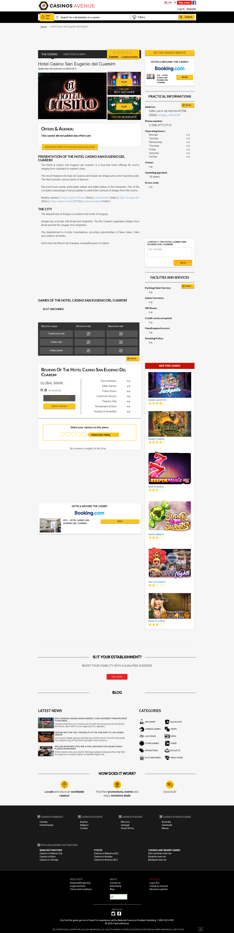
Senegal (125, 825)
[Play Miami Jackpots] (169, 385)
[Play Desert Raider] (169, 424)
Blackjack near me (157, 859)
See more (117, 676)
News (173, 736)
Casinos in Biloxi (48, 856)
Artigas (162, 115)
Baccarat (150, 722)
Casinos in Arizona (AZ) (106, 859)
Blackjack (176, 722)
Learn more (178, 929)
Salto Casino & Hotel (61, 201)
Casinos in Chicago (49, 859)
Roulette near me (157, 856)
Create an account (159, 886)
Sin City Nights (156, 582)
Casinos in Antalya (103, 856)
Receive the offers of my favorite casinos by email (70, 147)
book (120, 521)
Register (191, 9)
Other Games (152, 743)
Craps (173, 729)
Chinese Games (153, 729)
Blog (112, 889)
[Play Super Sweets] (169, 515)
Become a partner (159, 889)
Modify (133, 358)
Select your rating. (101, 435)
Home (43, 26)
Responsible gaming (80, 883)
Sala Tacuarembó (129, 197)
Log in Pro (155, 883)
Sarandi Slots (102, 197)
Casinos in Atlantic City (51, 853)
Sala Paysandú (92, 201)
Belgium (84, 825)
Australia (166, 822)
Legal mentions (77, 886)
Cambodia (167, 825)
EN (169, 2)
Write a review (59, 406)
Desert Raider (156, 439)
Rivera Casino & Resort (72, 197)
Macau (165, 828)
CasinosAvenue (121, 923)
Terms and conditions (81, 889)
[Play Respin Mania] (169, 467)
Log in (180, 9)
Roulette (175, 750)
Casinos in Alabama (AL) (106, 853)
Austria (84, 822)
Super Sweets (156, 534)
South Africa (127, 828)
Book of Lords (156, 621)
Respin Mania (155, 487)
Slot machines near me (159, 853)
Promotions (151, 750)
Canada (43, 822)
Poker (173, 743)
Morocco (125, 822)
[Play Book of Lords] (169, 606)
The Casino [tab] (49, 54)
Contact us (115, 883)
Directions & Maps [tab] (74, 54)
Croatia (84, 828)
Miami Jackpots (157, 400)
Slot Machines (153, 757)
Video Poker (176, 757)
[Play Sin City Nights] (169, 562)
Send (183, 262)
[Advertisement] (117, 37)
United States (46, 825)
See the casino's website (169, 52)
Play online (184, 2)
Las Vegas (150, 736)
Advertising (115, 886)
